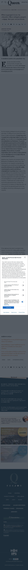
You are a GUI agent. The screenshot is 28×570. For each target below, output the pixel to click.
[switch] (23, 285)
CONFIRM (8, 307)
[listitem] (14, 282)
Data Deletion (6, 312)
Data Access (14, 312)
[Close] (25, 257)
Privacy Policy (22, 312)
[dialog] (14, 285)
